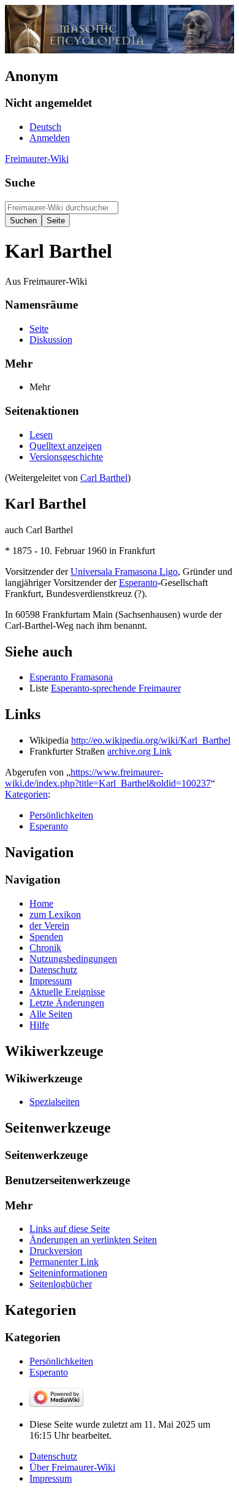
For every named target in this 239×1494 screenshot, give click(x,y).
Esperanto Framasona (71, 677)
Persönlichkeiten (61, 815)
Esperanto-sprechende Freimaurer (116, 688)
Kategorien (26, 794)
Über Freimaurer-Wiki (72, 1467)
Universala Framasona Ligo (124, 571)
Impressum (50, 1478)
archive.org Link (139, 751)
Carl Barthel (103, 477)
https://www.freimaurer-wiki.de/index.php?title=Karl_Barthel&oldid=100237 (108, 777)
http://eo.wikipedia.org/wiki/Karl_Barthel (150, 740)
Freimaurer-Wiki (37, 158)
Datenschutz (53, 1456)
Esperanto (138, 582)
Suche (20, 182)
